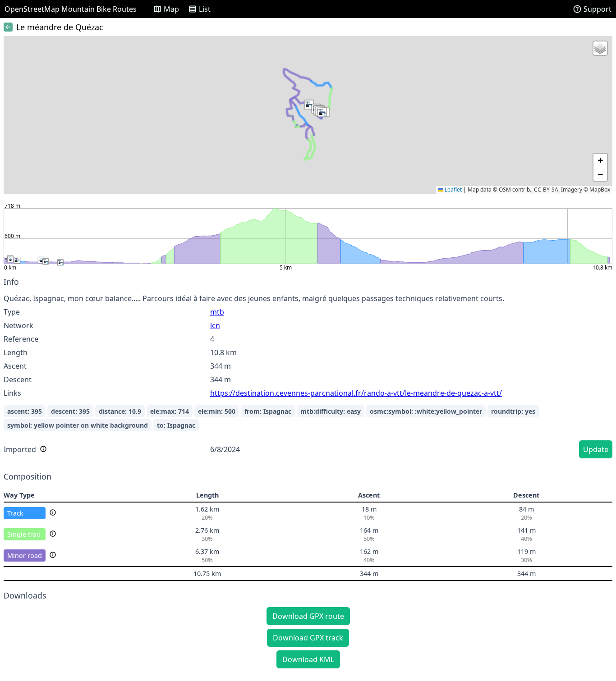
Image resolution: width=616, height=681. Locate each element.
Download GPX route (308, 616)
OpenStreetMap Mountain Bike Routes (71, 9)
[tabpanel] (308, 369)
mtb (217, 312)
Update (595, 449)
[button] (308, 104)
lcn (215, 325)
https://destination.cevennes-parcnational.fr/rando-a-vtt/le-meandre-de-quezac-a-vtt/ (356, 393)
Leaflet (452, 189)
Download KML (308, 659)
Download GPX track (308, 638)
